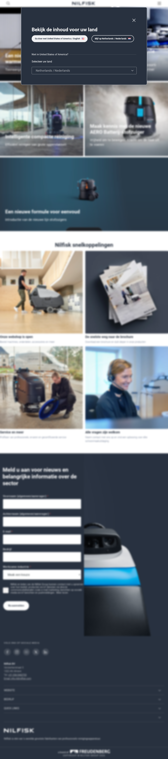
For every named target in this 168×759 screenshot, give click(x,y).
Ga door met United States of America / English (57, 38)
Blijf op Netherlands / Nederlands (110, 38)
